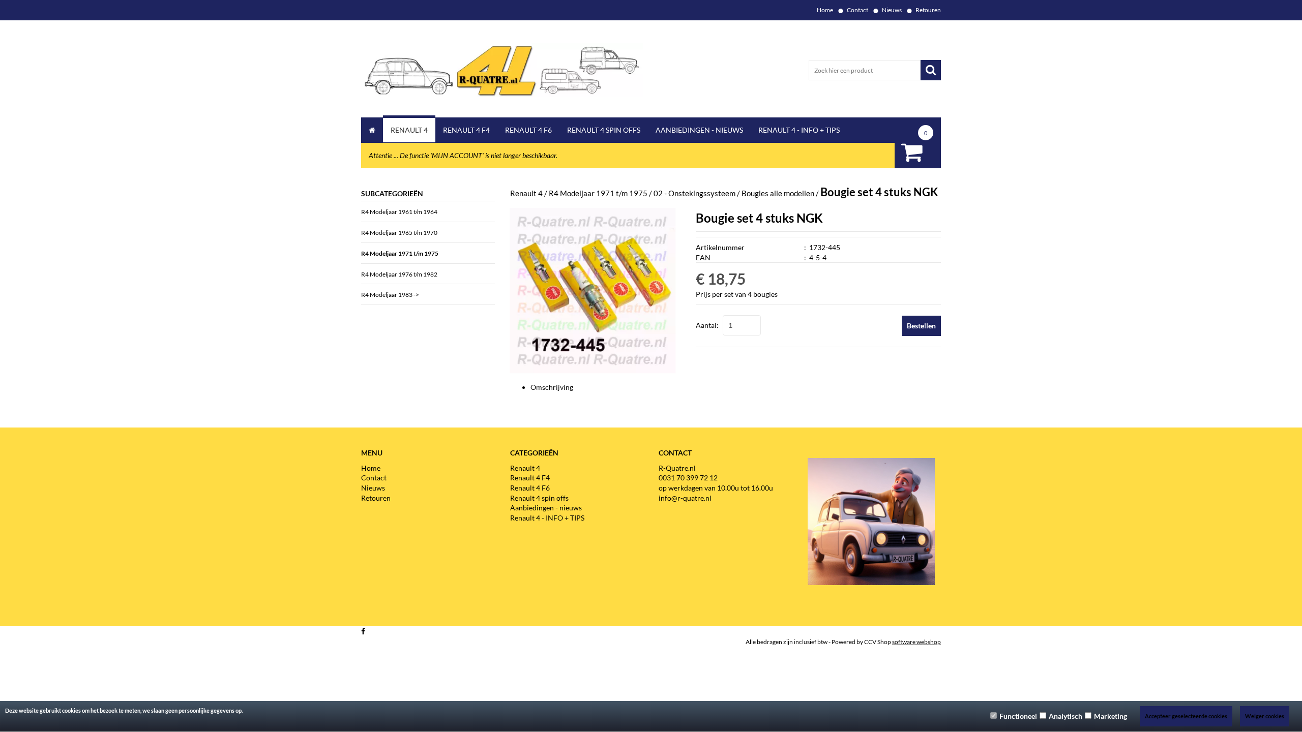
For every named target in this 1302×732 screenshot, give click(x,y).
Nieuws (892, 10)
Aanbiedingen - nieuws (699, 130)
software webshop (916, 642)
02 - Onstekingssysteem (694, 193)
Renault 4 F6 (528, 130)
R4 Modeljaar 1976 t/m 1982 (399, 274)
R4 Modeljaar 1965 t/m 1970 (399, 232)
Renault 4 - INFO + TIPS (799, 130)
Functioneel (1018, 716)
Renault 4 (409, 130)
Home (825, 10)
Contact (857, 10)
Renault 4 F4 (466, 130)
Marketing (1110, 716)
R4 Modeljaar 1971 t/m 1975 (399, 253)
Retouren (928, 10)
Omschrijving (551, 387)
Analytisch (1065, 716)
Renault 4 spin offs (603, 130)
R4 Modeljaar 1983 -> (390, 294)
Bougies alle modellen (778, 193)
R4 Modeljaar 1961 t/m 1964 (399, 212)
